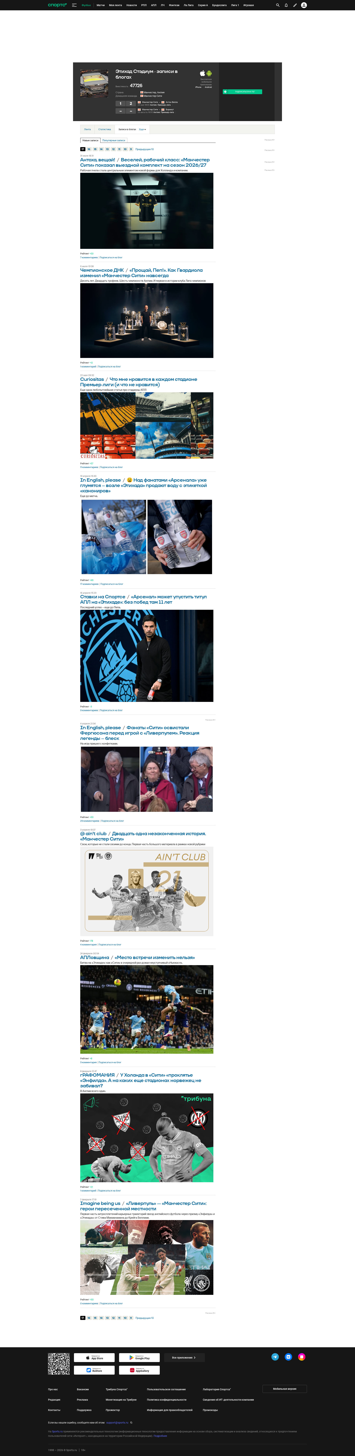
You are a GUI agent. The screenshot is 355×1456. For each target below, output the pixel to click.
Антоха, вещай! (97, 160)
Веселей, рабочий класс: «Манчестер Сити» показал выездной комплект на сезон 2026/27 (145, 162)
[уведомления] (286, 5)
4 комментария (88, 945)
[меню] (74, 5)
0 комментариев (89, 1303)
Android (208, 87)
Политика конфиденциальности (166, 1399)
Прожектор (113, 1410)
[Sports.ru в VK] (289, 1357)
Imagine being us (100, 1203)
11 (119, 149)
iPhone (198, 87)
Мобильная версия (284, 1388)
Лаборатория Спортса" (217, 1389)
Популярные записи (113, 140)
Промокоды (210, 1410)
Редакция (54, 1399)
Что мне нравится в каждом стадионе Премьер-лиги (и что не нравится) (138, 382)
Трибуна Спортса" (117, 1389)
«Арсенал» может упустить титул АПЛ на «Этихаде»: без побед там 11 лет (143, 599)
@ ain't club (93, 834)
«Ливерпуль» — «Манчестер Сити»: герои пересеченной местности (143, 1206)
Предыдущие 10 (145, 149)
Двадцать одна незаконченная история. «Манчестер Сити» (143, 836)
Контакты (54, 1410)
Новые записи (90, 140)
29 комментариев (89, 821)
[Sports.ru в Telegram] (275, 1357)
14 (101, 149)
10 (125, 149)
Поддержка (84, 1410)
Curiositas (92, 379)
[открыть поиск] (278, 5)
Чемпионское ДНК (102, 270)
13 (107, 149)
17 (83, 149)
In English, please (100, 480)
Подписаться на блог (111, 257)
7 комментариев (89, 257)
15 (95, 149)
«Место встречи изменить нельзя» (155, 958)
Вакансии (83, 1389)
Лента (87, 129)
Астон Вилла (172, 102)
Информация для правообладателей (169, 1410)
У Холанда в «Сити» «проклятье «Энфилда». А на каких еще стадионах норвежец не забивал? (140, 1080)
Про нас (53, 1389)
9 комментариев (89, 710)
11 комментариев (89, 467)
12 (113, 149)
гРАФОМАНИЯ (97, 1075)
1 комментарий (88, 367)
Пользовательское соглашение (166, 1389)
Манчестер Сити (153, 95)
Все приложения (182, 1357)
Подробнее (160, 1435)
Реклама (82, 1399)
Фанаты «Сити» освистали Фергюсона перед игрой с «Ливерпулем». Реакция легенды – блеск (139, 733)
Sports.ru (57, 1431)
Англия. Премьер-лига (160, 105)
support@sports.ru (117, 1422)
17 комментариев (89, 584)
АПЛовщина (95, 958)
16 (89, 149)
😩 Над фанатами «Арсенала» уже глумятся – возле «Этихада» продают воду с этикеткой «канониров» (143, 485)
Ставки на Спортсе (102, 597)
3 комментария (88, 1062)
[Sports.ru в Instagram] (302, 1357)
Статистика (104, 129)
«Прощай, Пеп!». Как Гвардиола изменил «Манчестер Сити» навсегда (141, 273)
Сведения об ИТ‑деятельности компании (228, 1399)
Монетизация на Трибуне (121, 1399)
